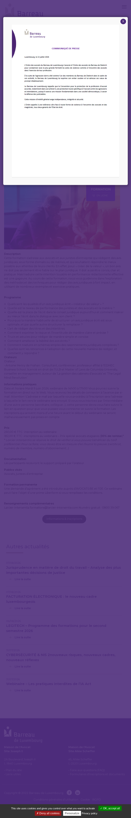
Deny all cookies (49, 813)
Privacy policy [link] (89, 813)
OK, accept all (111, 808)
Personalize (72, 813)
